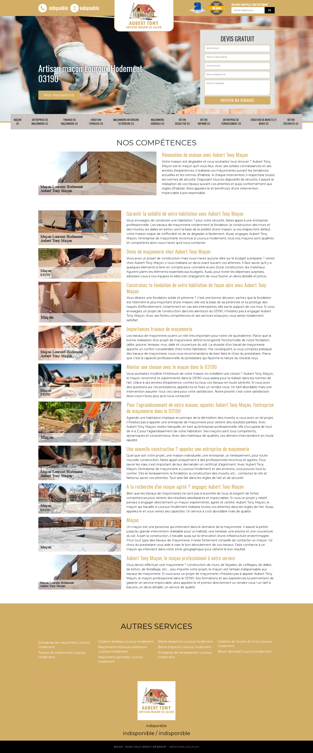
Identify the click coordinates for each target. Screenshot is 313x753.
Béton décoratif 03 (290, 121)
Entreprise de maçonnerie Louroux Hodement (64, 645)
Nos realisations (59, 95)
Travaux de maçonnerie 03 (69, 121)
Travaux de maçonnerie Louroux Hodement (62, 655)
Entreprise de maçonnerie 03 (40, 121)
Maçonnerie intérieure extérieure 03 (126, 121)
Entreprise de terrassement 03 (231, 121)
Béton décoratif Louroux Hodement (244, 651)
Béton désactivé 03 (182, 121)
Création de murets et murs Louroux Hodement (245, 644)
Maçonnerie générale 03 (157, 121)
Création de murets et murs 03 (264, 121)
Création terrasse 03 (96, 121)
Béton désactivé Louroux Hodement (185, 641)
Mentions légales (184, 746)
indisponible (58, 8)
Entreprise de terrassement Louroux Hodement (185, 655)
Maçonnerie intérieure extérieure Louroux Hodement (122, 649)
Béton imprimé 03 (204, 121)
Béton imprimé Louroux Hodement (184, 647)
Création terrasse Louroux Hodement (126, 641)
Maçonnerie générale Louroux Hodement (120, 659)
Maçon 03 (17, 121)
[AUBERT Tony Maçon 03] (156, 700)
